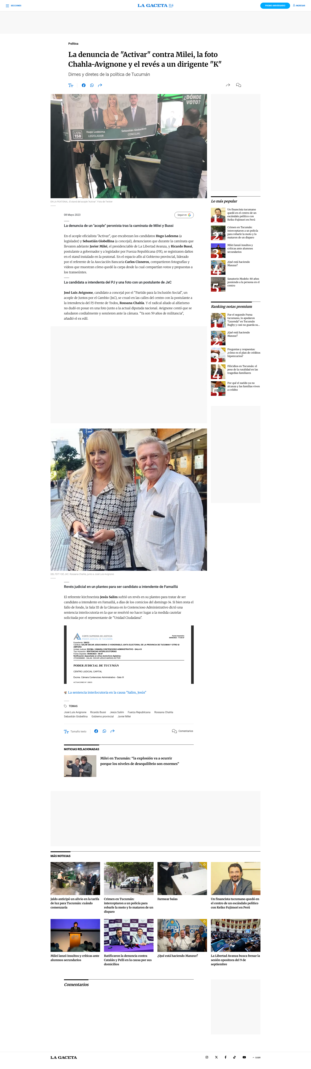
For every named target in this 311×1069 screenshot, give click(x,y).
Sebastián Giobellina (76, 716)
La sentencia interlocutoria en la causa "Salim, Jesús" (106, 692)
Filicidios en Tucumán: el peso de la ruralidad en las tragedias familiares (242, 369)
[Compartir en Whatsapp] (92, 86)
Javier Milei (124, 716)
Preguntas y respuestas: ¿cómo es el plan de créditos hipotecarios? (243, 353)
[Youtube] (244, 1057)
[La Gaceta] (155, 5)
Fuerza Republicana (139, 712)
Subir (257, 1058)
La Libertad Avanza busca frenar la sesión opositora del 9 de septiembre (235, 960)
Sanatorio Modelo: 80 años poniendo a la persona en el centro (243, 282)
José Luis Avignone (75, 712)
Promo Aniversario (275, 6)
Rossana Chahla (163, 712)
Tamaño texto (78, 731)
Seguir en (182, 215)
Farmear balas (167, 899)
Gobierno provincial (103, 716)
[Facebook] (225, 1057)
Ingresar (300, 6)
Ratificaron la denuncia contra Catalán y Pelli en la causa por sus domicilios (128, 960)
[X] (216, 1057)
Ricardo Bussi (98, 712)
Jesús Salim (117, 712)
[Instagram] (207, 1057)
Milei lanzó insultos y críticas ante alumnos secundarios (240, 248)
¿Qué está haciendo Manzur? (177, 956)
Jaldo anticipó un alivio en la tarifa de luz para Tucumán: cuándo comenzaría (75, 903)
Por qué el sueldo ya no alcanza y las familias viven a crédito (243, 386)
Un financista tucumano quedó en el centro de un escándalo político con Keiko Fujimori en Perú (235, 903)
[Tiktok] (234, 1057)
